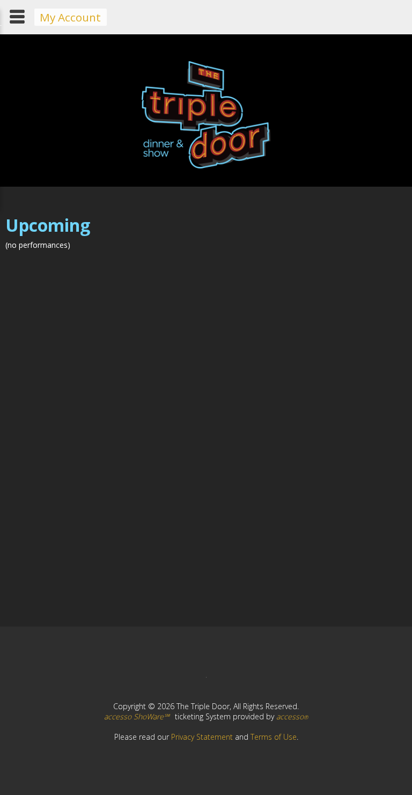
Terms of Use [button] (274, 737)
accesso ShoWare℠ (137, 716)
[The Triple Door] (206, 165)
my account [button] (70, 17)
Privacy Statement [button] (202, 737)
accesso (292, 716)
